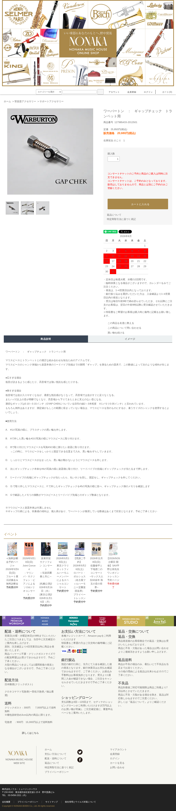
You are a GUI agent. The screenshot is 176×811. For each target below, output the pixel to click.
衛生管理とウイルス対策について (80, 802)
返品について (114, 214)
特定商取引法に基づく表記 (121, 219)
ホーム (7, 101)
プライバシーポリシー (57, 771)
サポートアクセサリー (52, 101)
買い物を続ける (116, 332)
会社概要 (6, 802)
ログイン (148, 92)
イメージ (130, 339)
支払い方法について (55, 754)
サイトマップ (51, 802)
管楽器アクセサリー (25, 101)
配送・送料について (55, 758)
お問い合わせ (117, 767)
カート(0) (167, 92)
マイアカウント (118, 749)
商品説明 (46, 339)
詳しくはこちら (30, 733)
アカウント (114, 92)
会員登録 (131, 92)
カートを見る (117, 763)
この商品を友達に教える (121, 323)
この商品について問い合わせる (124, 327)
